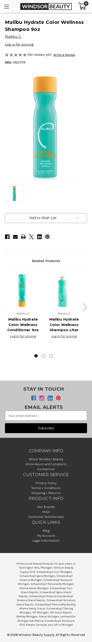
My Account (46, 536)
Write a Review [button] (64, 55)
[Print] (23, 236)
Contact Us (46, 469)
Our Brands (46, 507)
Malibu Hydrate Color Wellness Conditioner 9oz (23, 324)
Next (84, 307)
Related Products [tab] (46, 261)
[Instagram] (41, 398)
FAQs (46, 512)
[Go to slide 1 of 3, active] (36, 356)
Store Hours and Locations (46, 464)
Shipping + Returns (46, 493)
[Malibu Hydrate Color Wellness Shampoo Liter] (64, 290)
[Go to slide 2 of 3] (43, 356)
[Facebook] (7, 236)
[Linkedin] (39, 236)
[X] (31, 236)
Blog (46, 531)
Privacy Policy (46, 483)
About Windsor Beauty (46, 459)
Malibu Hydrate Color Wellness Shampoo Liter (64, 324)
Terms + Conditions (46, 488)
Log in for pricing (19, 44)
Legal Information (46, 541)
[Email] (15, 236)
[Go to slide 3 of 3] (51, 356)
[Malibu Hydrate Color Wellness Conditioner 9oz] (23, 290)
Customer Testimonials (46, 517)
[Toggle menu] (6, 6)
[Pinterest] (47, 236)
